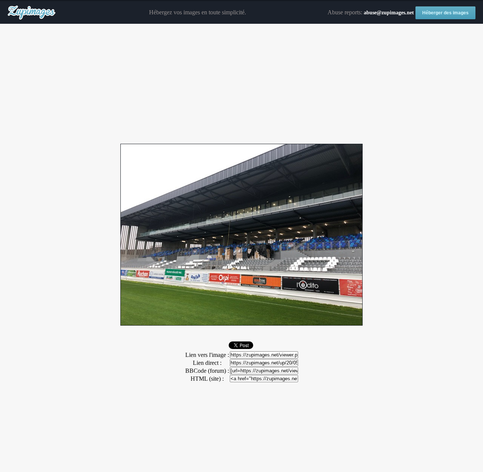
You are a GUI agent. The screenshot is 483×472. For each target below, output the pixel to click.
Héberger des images (445, 12)
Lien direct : (207, 363)
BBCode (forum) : (207, 370)
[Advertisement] (241, 84)
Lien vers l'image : (207, 355)
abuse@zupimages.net (389, 12)
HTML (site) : (207, 378)
